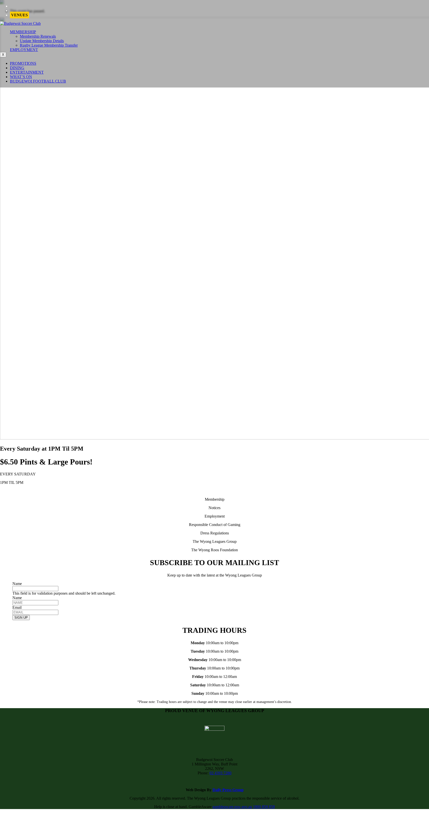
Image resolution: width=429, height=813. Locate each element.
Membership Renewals (38, 36)
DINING (17, 68)
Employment (215, 516)
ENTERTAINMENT (27, 72)
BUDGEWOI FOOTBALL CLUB (38, 81)
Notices (214, 508)
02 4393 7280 (220, 773)
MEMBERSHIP (23, 32)
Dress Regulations (214, 533)
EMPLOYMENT (24, 50)
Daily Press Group (228, 790)
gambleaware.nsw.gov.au (232, 807)
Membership (214, 499)
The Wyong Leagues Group (215, 541)
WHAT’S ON (21, 77)
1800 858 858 (264, 807)
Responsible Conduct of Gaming (214, 525)
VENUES (19, 15)
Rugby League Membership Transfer (49, 45)
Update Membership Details (42, 41)
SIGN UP (21, 617)
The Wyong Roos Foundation (214, 550)
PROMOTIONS (23, 63)
